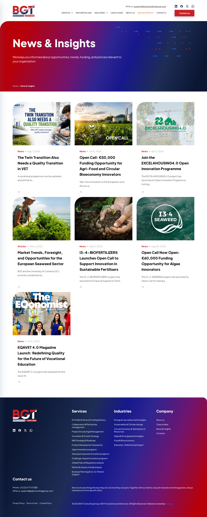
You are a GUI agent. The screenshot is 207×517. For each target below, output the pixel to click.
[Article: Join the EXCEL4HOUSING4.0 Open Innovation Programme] (165, 147)
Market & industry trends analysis (87, 467)
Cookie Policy (46, 503)
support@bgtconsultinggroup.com (150, 6)
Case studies (117, 13)
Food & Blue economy (124, 440)
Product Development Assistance (87, 445)
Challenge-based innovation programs (90, 458)
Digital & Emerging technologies (128, 436)
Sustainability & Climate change (128, 424)
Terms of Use (32, 503)
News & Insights (163, 429)
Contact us (184, 13)
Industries (99, 13)
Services (66, 13)
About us (130, 13)
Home (15, 86)
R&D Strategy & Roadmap (83, 440)
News (21, 151)
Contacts (161, 13)
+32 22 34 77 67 (27, 487)
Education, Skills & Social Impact (128, 445)
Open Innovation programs (84, 449)
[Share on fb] (181, 6)
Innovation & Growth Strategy (85, 436)
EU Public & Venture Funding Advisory (89, 420)
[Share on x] (187, 6)
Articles (22, 246)
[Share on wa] (193, 6)
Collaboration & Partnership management (84, 425)
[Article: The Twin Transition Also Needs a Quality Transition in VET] (41, 147)
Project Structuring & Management (88, 431)
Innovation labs (84, 13)
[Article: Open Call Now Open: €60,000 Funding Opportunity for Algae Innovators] (165, 242)
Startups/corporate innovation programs (90, 454)
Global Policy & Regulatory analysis (88, 462)
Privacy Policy (19, 503)
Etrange (169, 503)
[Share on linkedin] (176, 6)
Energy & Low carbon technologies (130, 420)
